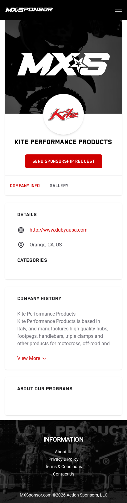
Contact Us (63, 474)
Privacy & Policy (63, 459)
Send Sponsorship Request (63, 161)
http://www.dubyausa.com (59, 230)
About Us (63, 451)
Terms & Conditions (63, 466)
